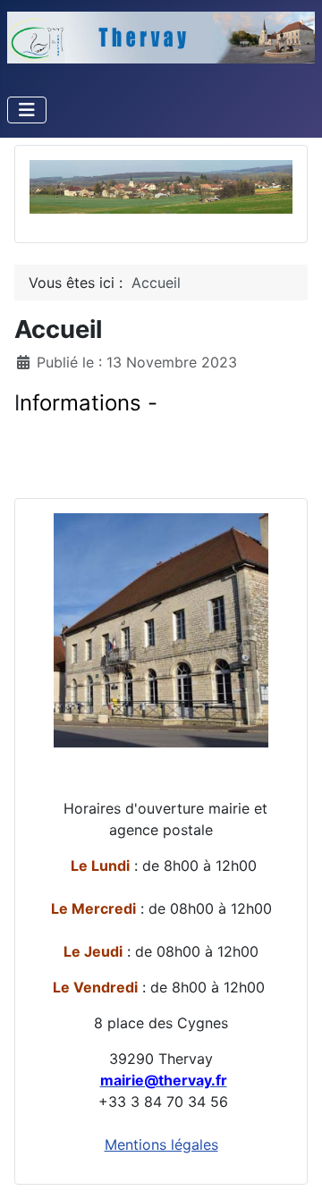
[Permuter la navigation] (27, 110)
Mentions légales (161, 1144)
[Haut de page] (291, 1166)
